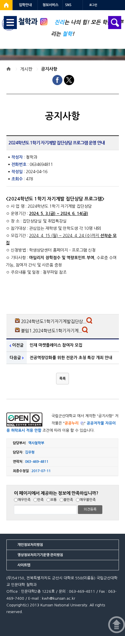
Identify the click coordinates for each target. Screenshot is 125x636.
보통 (53, 499)
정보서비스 (50, 5)
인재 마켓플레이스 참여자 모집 (56, 345)
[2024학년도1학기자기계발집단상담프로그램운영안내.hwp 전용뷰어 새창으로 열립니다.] (90, 322)
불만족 (68, 499)
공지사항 (49, 69)
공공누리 (71, 423)
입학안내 (25, 5)
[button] (62, 378)
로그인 (93, 5)
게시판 (26, 69)
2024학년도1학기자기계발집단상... (53, 321)
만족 (40, 499)
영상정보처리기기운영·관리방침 (40, 555)
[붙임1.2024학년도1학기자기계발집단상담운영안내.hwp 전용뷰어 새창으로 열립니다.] (85, 331)
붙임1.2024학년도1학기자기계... (51, 331)
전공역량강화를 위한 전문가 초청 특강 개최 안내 (71, 358)
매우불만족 (88, 499)
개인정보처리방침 (30, 545)
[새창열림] (6, 5)
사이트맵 (23, 565)
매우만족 (24, 499)
